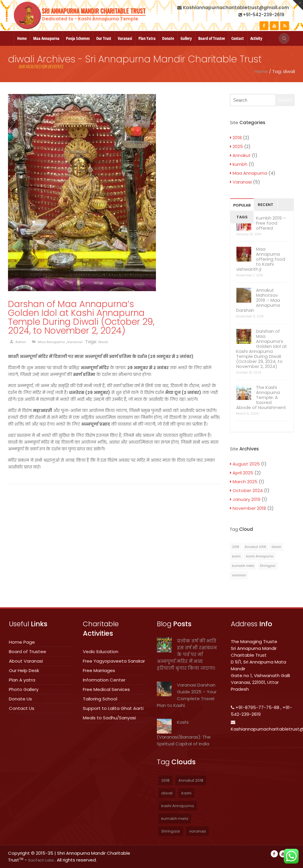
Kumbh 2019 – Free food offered (271, 223)
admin (20, 342)
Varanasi (125, 38)
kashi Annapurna (259, 556)
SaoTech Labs (41, 860)
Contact (237, 38)
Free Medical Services (106, 689)
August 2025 (246, 464)
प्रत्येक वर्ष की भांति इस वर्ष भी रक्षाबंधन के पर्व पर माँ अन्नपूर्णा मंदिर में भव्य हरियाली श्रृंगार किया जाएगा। (187, 654)
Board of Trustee (211, 38)
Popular (242, 205)
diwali (103, 342)
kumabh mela (243, 566)
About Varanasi (26, 661)
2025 (238, 146)
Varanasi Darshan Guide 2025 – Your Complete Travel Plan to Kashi (187, 695)
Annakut (242, 155)
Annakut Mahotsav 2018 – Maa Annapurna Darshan (258, 300)
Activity (256, 38)
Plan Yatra (147, 38)
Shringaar (267, 566)
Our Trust (103, 38)
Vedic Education (100, 651)
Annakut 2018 (255, 547)
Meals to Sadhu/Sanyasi (109, 718)
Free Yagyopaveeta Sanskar (114, 661)
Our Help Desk (24, 670)
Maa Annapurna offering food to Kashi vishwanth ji (260, 259)
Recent (265, 204)
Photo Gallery (23, 689)
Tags (242, 217)
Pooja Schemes (78, 38)
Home (22, 38)
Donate (168, 38)
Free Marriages (99, 670)
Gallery (186, 38)
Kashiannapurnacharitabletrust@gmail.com (236, 7)
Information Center (104, 680)
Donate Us (20, 699)
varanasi (239, 575)
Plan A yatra (22, 680)
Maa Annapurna (46, 38)
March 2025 (245, 481)
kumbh (240, 164)
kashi (236, 556)
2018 (237, 137)
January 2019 (246, 499)
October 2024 (248, 490)
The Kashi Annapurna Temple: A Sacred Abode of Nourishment (261, 397)
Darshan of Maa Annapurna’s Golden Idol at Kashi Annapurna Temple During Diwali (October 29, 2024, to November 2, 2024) (81, 317)
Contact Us (21, 708)
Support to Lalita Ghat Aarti (113, 708)
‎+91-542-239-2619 (263, 15)
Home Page (22, 642)
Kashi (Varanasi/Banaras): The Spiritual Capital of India (184, 733)
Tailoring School (100, 699)
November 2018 (249, 508)
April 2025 (243, 473)
